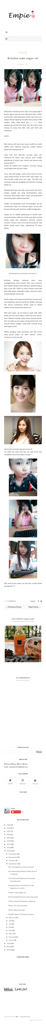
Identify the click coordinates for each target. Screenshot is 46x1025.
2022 (8, 828)
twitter (10, 783)
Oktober (12, 860)
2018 (8, 841)
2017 (8, 844)
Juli (10, 921)
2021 (8, 831)
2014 (8, 943)
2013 (8, 947)
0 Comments (11, 601)
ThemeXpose (25, 1017)
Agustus (12, 917)
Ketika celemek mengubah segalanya (21, 901)
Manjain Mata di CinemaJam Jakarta (21, 914)
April (10, 930)
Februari (12, 937)
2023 (8, 825)
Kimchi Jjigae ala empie (16, 910)
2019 (8, 838)
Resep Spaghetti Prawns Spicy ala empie (23, 897)
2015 (8, 851)
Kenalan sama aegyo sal (17, 892)
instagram (22, 783)
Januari (11, 940)
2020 (8, 834)
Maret (11, 934)
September (13, 864)
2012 (8, 950)
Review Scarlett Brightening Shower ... (21, 658)
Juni (10, 924)
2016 (8, 847)
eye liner (33, 122)
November (12, 857)
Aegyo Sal (23, 52)
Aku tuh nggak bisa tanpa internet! (21, 867)
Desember (12, 854)
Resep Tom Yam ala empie (17, 906)
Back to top (35, 1020)
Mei (10, 927)
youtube (35, 783)
